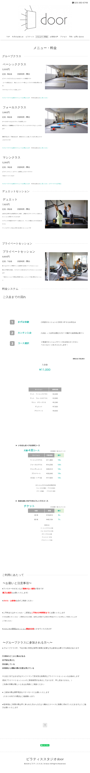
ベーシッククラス (14, 64)
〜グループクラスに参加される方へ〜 (27, 642)
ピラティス (30, 37)
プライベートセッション (19, 251)
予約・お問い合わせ (76, 37)
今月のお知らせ (17, 37)
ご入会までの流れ (14, 297)
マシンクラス (12, 157)
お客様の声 (54, 37)
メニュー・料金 (42, 37)
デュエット (10, 199)
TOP (8, 37)
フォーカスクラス (14, 107)
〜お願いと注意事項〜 (17, 583)
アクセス (63, 37)
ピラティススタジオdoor (45, 759)
